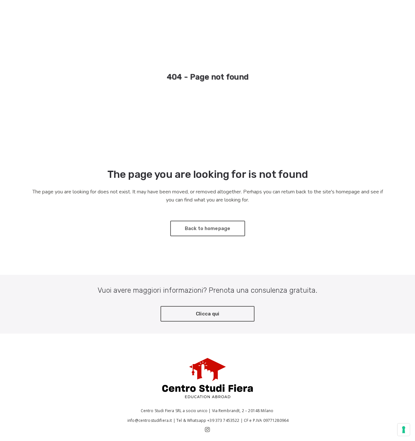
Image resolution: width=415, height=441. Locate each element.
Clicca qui (207, 314)
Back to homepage (208, 228)
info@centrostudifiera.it (149, 420)
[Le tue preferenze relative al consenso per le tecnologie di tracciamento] (403, 429)
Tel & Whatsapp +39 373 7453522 (208, 420)
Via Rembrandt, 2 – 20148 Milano (243, 410)
